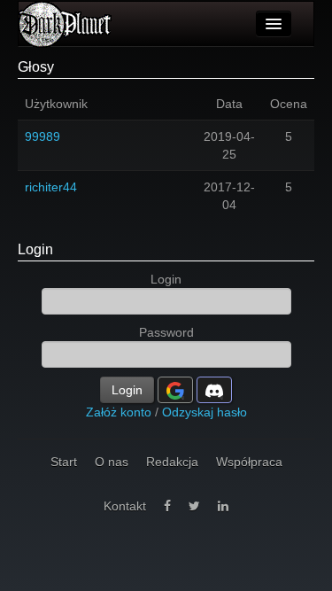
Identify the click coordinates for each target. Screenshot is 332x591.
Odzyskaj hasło (204, 412)
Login (35, 249)
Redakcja (172, 462)
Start (63, 462)
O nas (111, 462)
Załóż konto (118, 412)
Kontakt (125, 506)
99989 (42, 136)
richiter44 (51, 187)
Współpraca (249, 462)
